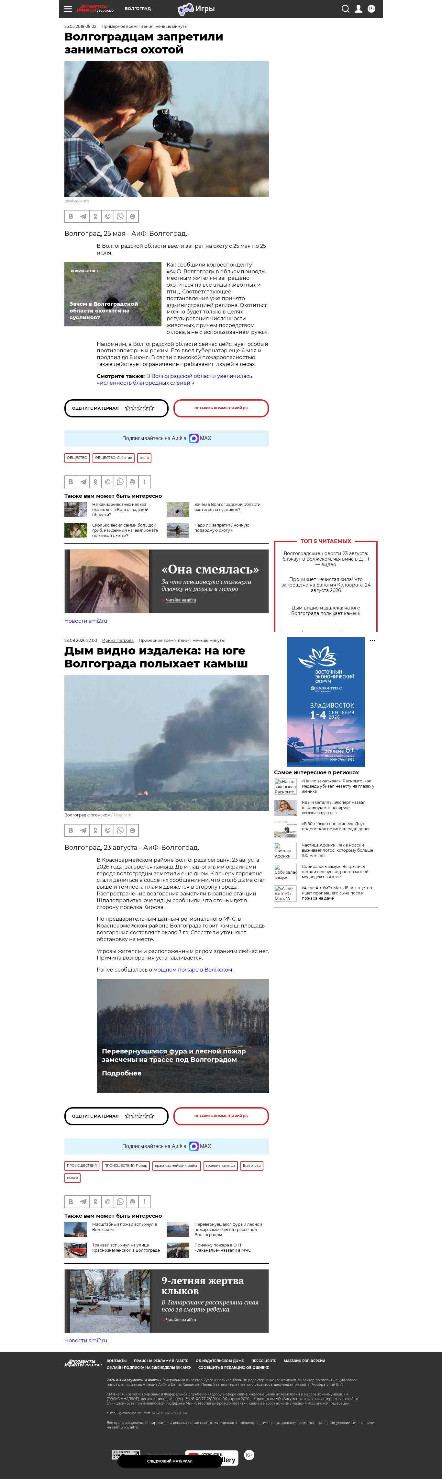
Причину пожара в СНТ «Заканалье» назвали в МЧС (222, 1248)
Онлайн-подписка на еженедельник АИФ (149, 1368)
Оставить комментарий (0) (221, 408)
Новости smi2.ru (85, 621)
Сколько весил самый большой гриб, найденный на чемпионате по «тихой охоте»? (125, 530)
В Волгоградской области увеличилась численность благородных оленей (174, 379)
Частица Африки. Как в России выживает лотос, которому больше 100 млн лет (337, 850)
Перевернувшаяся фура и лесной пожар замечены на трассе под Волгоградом (174, 1055)
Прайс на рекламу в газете (161, 1361)
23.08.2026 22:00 (80, 640)
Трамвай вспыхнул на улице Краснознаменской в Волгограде (126, 1248)
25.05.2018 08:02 (80, 26)
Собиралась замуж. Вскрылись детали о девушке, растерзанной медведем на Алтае (335, 871)
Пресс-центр (263, 1361)
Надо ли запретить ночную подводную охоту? (221, 528)
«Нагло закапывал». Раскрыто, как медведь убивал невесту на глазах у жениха (338, 786)
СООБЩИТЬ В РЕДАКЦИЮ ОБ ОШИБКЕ (233, 1368)
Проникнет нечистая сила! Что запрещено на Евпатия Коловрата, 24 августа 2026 (326, 585)
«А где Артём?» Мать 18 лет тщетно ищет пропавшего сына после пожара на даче (337, 893)
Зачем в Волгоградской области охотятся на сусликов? (227, 507)
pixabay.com (76, 201)
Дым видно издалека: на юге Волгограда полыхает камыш (325, 610)
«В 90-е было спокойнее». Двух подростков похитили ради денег (336, 826)
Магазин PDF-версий (304, 1361)
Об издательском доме (220, 1361)
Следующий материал (170, 1461)
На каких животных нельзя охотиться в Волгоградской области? (120, 509)
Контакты (117, 1361)
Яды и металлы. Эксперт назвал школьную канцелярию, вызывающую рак (334, 807)
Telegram (123, 815)
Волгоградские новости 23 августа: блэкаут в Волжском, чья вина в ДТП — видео (325, 559)
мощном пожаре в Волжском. (193, 970)
